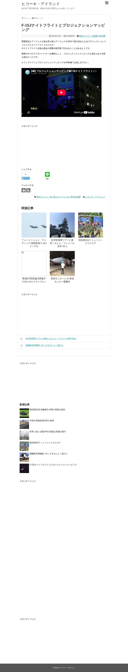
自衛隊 (95, 36)
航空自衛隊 (76, 197)
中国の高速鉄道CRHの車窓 (42, 421)
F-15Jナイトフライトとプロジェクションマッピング (53, 465)
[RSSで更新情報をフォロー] (28, 190)
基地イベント (85, 36)
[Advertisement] (43, 145)
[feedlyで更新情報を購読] (24, 190)
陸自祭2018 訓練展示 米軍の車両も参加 (47, 409)
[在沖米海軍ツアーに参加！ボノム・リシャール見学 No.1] (62, 225)
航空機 (102, 36)
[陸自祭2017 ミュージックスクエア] (90, 225)
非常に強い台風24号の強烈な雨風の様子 (48, 432)
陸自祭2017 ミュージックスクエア (45, 443)
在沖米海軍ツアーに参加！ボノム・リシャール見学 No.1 (62, 243)
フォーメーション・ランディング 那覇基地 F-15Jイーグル (34, 243)
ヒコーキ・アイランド (41, 4)
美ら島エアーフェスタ (60, 197)
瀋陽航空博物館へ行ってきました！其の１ (45, 345)
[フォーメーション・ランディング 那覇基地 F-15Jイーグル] (34, 225)
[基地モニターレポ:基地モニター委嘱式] (62, 263)
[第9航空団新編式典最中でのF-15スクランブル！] (34, 263)
